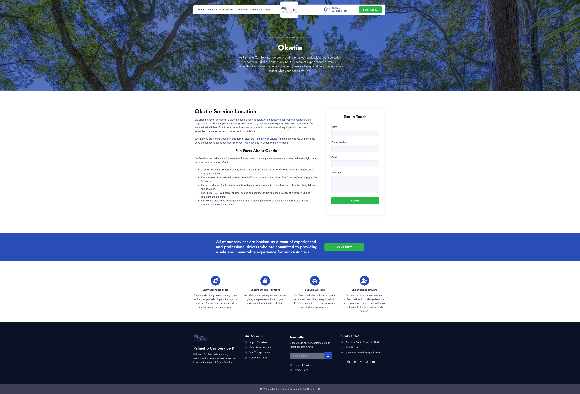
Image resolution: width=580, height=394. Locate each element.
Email (334, 157)
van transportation (296, 119)
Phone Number (338, 142)
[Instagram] (361, 361)
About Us (212, 9)
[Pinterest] (367, 361)
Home (201, 9)
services (220, 119)
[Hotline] (327, 9)
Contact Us (256, 9)
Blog (267, 9)
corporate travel (203, 123)
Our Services (226, 9)
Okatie (224, 138)
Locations (242, 9)
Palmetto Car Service (266, 138)
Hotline (336, 8)
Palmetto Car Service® (213, 348)
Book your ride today (244, 142)
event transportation (275, 119)
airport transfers (254, 119)
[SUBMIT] (328, 355)
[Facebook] (348, 361)
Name (334, 126)
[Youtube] (373, 361)
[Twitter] (354, 361)
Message (336, 172)
